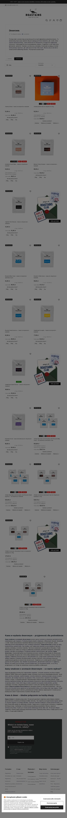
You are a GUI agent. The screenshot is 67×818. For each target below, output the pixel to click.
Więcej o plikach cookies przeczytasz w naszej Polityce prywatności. (21, 808)
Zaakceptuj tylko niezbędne (52, 799)
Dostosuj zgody (52, 803)
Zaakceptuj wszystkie (52, 807)
